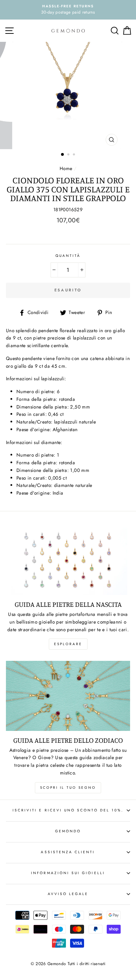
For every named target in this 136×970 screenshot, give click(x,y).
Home (66, 168)
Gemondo (68, 831)
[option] (68, 9)
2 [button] (69, 155)
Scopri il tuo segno (68, 787)
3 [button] (74, 155)
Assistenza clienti (68, 852)
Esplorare (68, 644)
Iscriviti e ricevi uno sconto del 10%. (68, 810)
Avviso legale (68, 893)
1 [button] (63, 154)
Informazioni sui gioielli (68, 873)
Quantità (68, 255)
